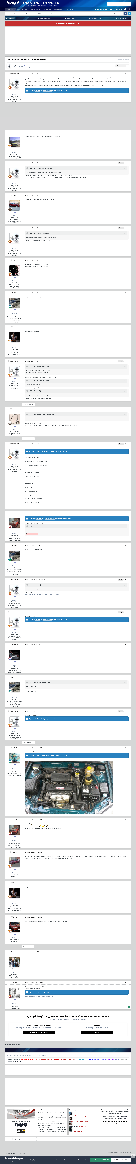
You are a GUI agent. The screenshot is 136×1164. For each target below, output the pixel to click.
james (70, 1131)
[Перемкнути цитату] (27, 168)
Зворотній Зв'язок (121, 1116)
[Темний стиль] (129, 9)
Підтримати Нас (59, 18)
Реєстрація (118, 9)
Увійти (97, 1032)
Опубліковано (32, 73)
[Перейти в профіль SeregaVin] (70, 1113)
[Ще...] (126, 74)
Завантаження (35, 9)
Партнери (48, 9)
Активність (59, 9)
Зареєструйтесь (47, 90)
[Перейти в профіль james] (70, 1129)
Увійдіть (37, 90)
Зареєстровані (17, 1061)
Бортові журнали (27, 67)
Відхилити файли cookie (121, 1160)
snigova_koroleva (74, 1126)
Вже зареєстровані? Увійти (104, 9)
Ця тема (123, 3)
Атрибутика (23, 9)
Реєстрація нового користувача (39, 1032)
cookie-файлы (17, 1160)
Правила (72, 9)
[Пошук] (129, 4)
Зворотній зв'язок (11, 1153)
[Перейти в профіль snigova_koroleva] (70, 1123)
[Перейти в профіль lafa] (70, 1118)
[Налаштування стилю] (125, 9)
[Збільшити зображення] (69, 787)
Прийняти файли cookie (101, 1160)
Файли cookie (22, 1153)
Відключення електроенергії (66, 23)
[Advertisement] (68, 41)
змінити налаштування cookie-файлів (73, 1160)
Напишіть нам (121, 1118)
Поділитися (109, 66)
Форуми (10, 9)
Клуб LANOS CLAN (113, 18)
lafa (70, 1121)
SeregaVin (72, 1116)
